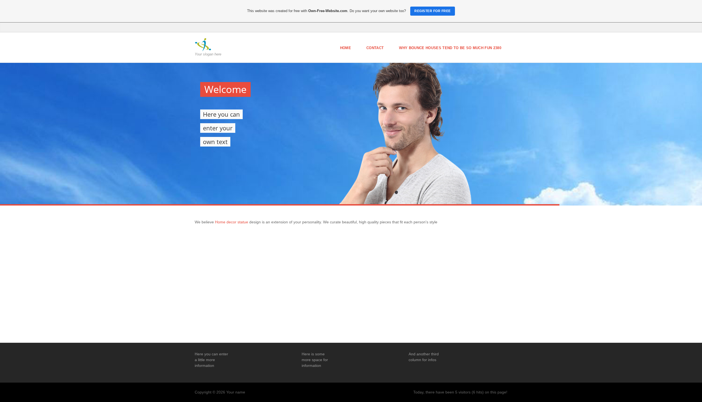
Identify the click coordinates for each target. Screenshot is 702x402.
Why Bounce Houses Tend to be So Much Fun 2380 (450, 48)
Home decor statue (232, 222)
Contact (375, 48)
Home (345, 48)
